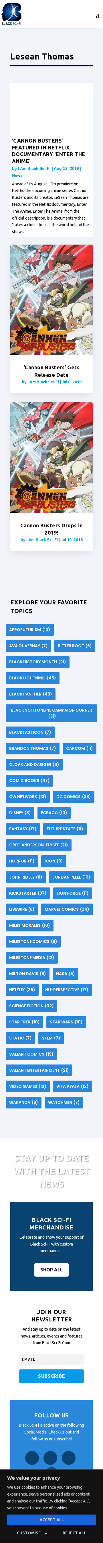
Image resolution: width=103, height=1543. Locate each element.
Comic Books (29, 780)
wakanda (23, 1102)
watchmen (64, 1102)
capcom (79, 748)
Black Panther (30, 694)
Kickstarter (28, 893)
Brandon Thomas (32, 748)
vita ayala (72, 1086)
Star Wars (66, 1022)
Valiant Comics (31, 1054)
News (17, 175)
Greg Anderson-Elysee (38, 845)
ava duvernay (28, 646)
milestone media (31, 957)
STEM (51, 1038)
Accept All (51, 1519)
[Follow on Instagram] (50, 1458)
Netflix (22, 990)
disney (20, 813)
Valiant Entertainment (39, 1070)
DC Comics (73, 797)
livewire (22, 909)
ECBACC (54, 813)
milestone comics (33, 941)
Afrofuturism (29, 630)
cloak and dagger (34, 764)
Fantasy (23, 829)
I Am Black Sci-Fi (34, 168)
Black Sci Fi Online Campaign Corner (51, 713)
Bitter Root (75, 646)
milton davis (27, 974)
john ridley (25, 877)
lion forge (73, 893)
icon (54, 861)
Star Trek (24, 1022)
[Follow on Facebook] (32, 1458)
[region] (51, 1506)
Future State (65, 829)
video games (27, 1086)
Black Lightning (32, 678)
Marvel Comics (67, 909)
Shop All (51, 1269)
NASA (65, 974)
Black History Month (37, 662)
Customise (29, 1533)
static (20, 1038)
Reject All (74, 1533)
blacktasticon (30, 732)
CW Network (27, 797)
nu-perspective (66, 990)
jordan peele (71, 877)
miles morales (29, 925)
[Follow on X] (69, 1458)
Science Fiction (31, 1006)
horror (22, 861)
